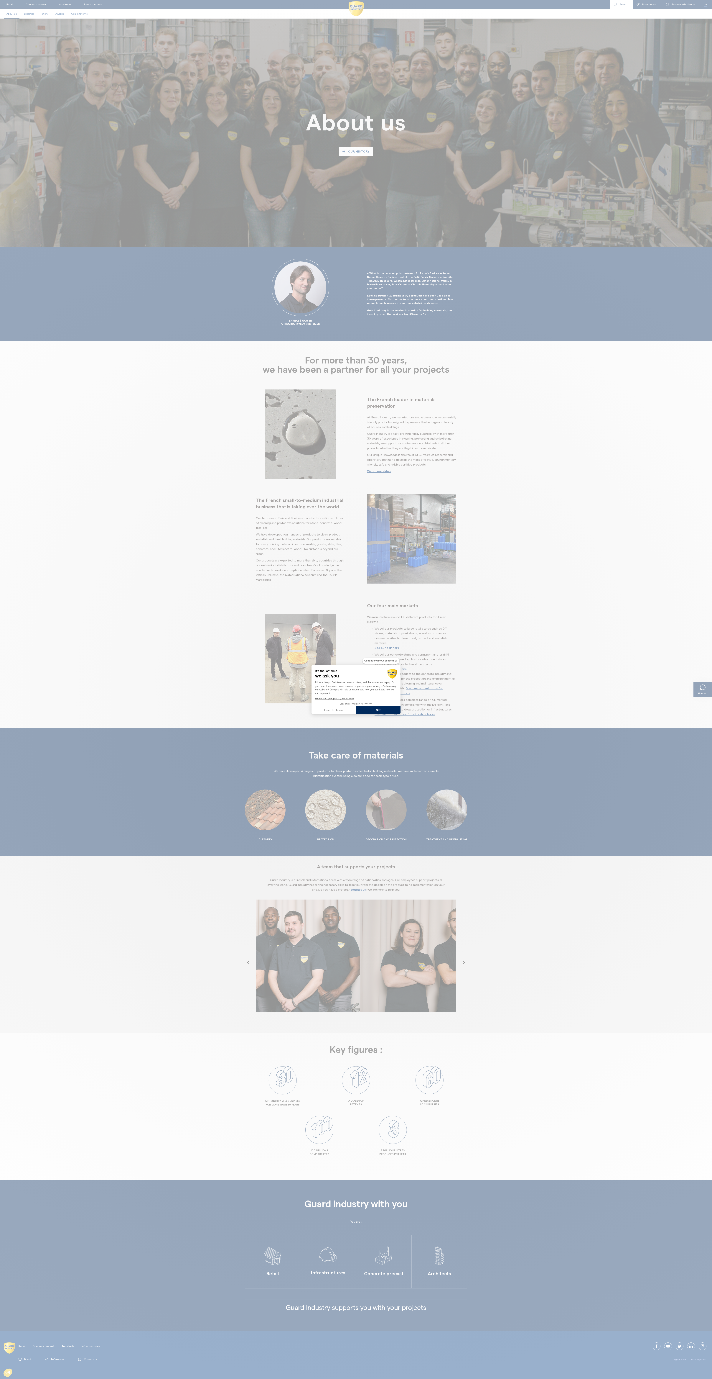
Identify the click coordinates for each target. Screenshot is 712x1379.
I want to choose (333, 710)
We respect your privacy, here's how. (334, 698)
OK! (378, 710)
